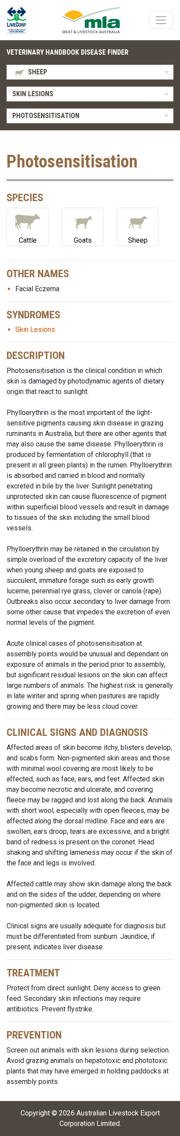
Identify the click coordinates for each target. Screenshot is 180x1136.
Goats (83, 240)
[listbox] (90, 72)
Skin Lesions (35, 329)
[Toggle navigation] (161, 20)
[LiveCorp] (20, 20)
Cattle (28, 240)
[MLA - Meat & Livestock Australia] (91, 20)
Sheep (138, 240)
